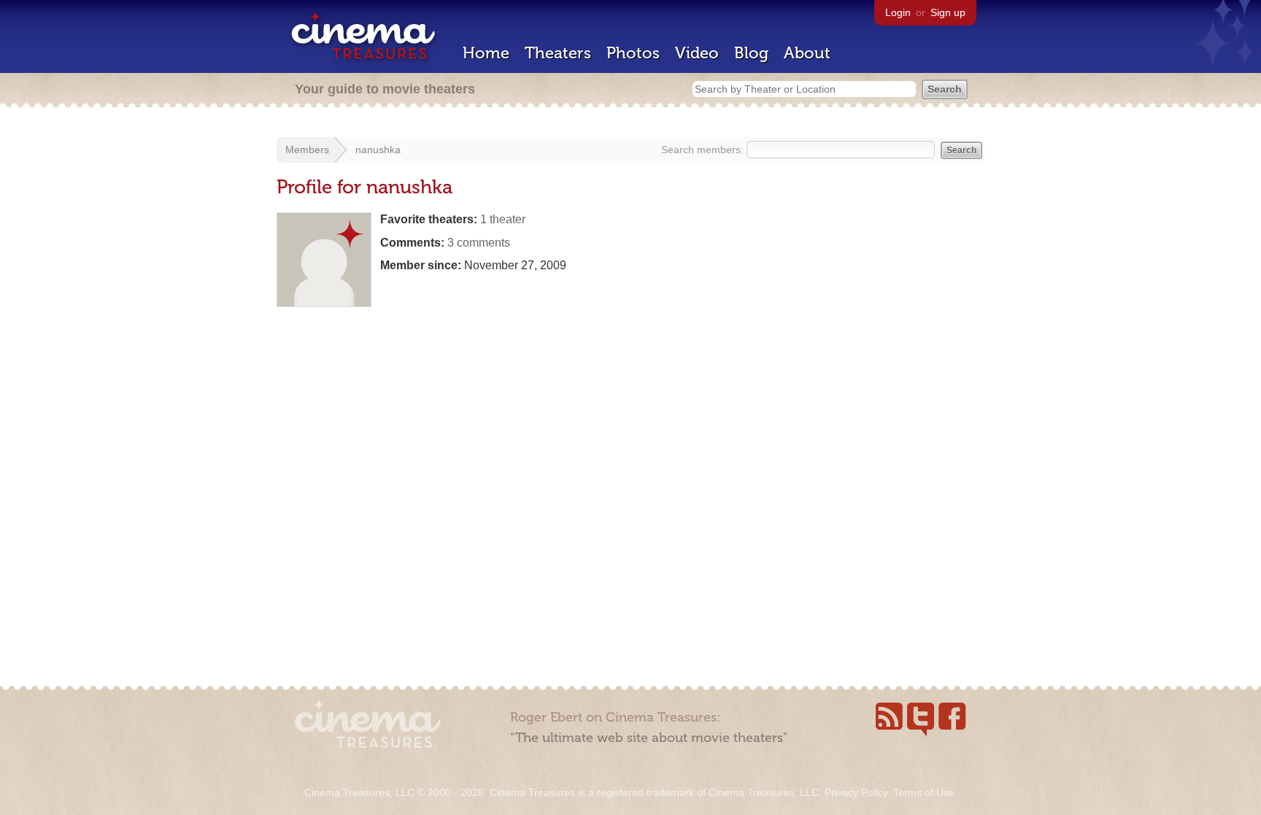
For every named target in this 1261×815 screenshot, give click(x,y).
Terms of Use (924, 792)
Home (486, 53)
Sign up (947, 12)
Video (697, 53)
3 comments (478, 242)
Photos (633, 53)
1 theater (502, 219)
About (807, 53)
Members (307, 149)
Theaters (558, 53)
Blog (751, 53)
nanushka (378, 149)
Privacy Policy (856, 792)
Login (898, 12)
